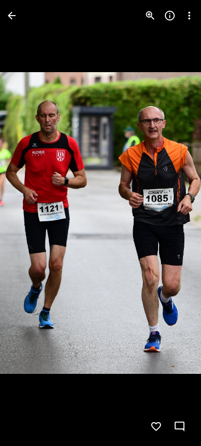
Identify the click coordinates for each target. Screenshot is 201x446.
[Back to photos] (11, 15)
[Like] (156, 426)
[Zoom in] (150, 15)
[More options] (189, 15)
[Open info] (170, 15)
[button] (27, 223)
